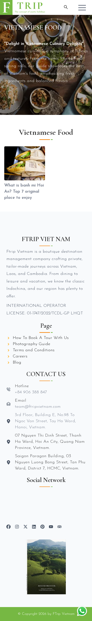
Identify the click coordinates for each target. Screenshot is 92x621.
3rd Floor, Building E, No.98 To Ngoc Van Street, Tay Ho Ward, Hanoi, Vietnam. (45, 421)
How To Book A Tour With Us (41, 338)
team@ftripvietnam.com (38, 407)
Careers (20, 356)
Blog (17, 362)
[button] (82, 7)
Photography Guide (31, 344)
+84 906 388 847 (31, 392)
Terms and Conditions (33, 350)
